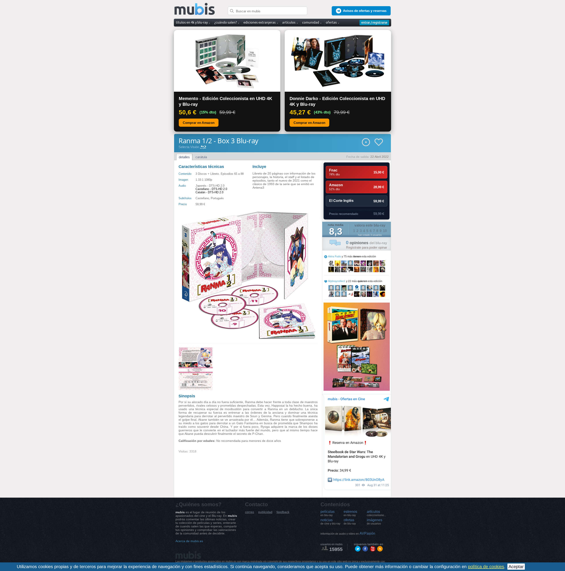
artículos (376, 513)
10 (385, 231)
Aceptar (516, 566)
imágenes (374, 521)
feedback (283, 512)
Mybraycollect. (336, 281)
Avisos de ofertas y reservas (364, 11)
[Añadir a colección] (366, 142)
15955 (336, 549)
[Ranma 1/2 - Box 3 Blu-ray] (248, 338)
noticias (330, 521)
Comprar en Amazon (199, 123)
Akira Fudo (334, 256)
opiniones (366, 243)
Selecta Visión (189, 147)
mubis (194, 9)
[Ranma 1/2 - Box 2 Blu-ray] (196, 389)
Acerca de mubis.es (189, 541)
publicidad (265, 512)
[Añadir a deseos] (378, 142)
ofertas (350, 521)
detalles (184, 157)
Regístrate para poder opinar (366, 247)
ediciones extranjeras (259, 22)
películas (327, 513)
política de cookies (486, 566)
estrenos (350, 513)
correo (249, 512)
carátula (201, 157)
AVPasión (347, 533)
